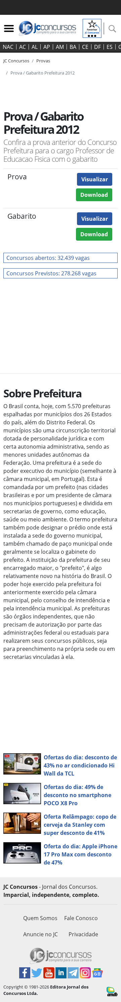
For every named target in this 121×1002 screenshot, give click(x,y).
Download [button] (94, 195)
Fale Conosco (81, 918)
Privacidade (83, 934)
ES (110, 47)
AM (60, 47)
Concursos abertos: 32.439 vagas (48, 258)
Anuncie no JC (40, 934)
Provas (43, 61)
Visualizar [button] (94, 179)
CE (85, 47)
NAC (8, 47)
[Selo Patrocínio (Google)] (92, 27)
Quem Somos (40, 918)
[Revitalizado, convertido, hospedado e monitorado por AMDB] (112, 991)
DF (97, 47)
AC (22, 47)
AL (35, 47)
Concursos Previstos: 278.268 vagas (51, 273)
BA (73, 47)
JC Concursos (16, 61)
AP (46, 47)
